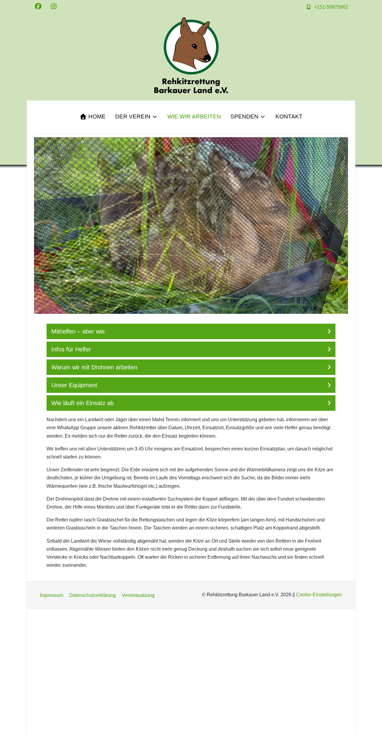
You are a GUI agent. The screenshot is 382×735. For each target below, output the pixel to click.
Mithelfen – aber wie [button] (78, 331)
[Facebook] (38, 6)
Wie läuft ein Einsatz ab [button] (82, 403)
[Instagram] (54, 6)
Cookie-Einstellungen (319, 594)
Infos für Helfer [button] (71, 349)
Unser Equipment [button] (74, 385)
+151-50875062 (331, 7)
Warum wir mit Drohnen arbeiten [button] (94, 367)
